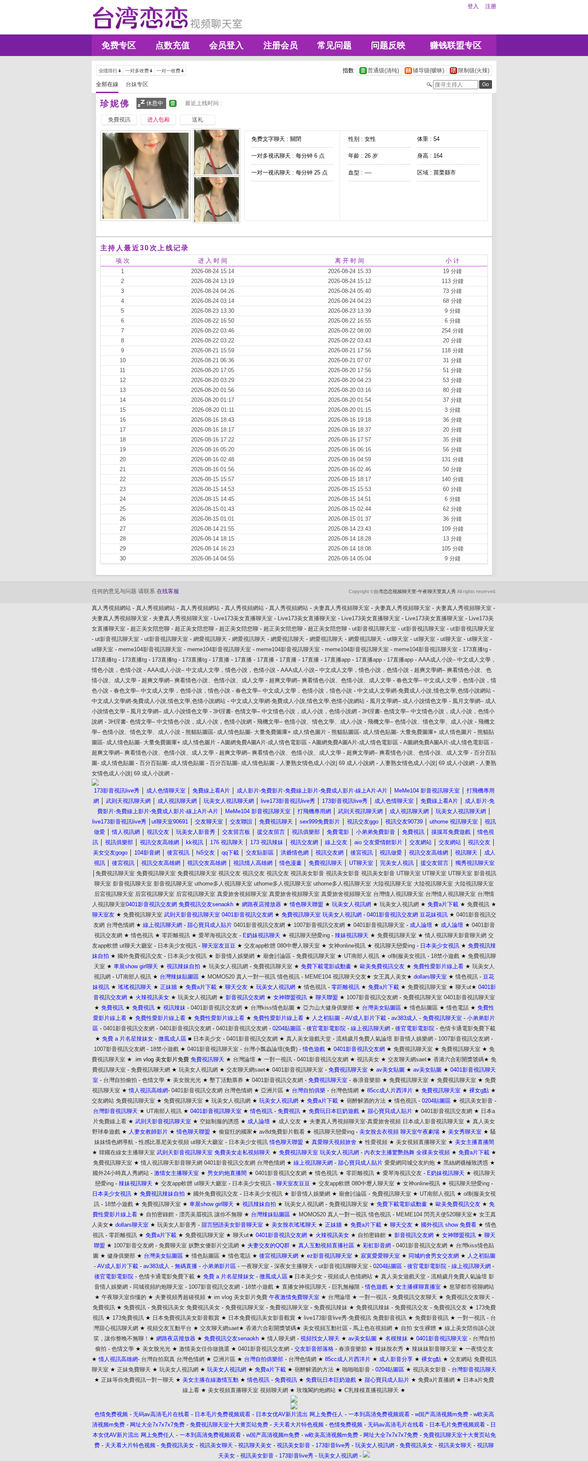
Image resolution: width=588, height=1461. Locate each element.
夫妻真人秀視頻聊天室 (341, 608)
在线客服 (168, 591)
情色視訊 (142, 935)
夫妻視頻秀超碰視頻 (180, 1297)
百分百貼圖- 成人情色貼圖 (171, 763)
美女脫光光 (187, 1080)
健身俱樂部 (121, 1256)
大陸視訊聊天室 (392, 883)
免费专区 (119, 45)
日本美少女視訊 (177, 945)
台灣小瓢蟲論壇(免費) (270, 1049)
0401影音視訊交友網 (259, 925)
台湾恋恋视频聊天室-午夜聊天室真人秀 (415, 591)
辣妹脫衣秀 (389, 1349)
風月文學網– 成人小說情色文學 (408, 701)
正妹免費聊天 (134, 1369)
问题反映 (388, 45)
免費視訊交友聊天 (414, 1297)
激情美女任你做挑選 (204, 1349)
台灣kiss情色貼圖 (272, 1007)
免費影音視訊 (389, 1318)
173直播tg (475, 649)
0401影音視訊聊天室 (379, 925)
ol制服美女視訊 (407, 956)
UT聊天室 (408, 873)
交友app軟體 (259, 945)
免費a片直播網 (436, 1380)
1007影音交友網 (134, 1245)
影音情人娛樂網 (234, 956)
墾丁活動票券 (226, 1080)
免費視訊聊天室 (115, 873)
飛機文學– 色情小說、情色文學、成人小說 (309, 721)
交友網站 (103, 1100)
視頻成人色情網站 (350, 1276)
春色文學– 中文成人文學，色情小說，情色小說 (172, 690)
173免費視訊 (128, 1318)
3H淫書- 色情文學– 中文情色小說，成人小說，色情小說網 (285, 711)
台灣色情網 (120, 925)
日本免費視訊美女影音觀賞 (186, 1318)
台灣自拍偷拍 (120, 1080)
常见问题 (334, 45)
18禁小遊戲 (445, 956)
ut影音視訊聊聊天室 (343, 1266)
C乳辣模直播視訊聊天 (371, 1390)
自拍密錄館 (160, 1214)
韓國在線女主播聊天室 (127, 1152)
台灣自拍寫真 (158, 1359)
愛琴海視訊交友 (218, 935)
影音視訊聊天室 (132, 883)
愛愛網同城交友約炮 (409, 1162)
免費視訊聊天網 (150, 1069)
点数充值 (172, 45)
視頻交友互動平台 (169, 1328)
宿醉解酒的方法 (366, 1100)
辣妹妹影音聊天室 (434, 1349)
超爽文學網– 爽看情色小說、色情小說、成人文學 (203, 680)
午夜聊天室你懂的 (124, 1297)
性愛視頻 (376, 1142)
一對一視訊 (278, 1059)
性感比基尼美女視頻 (164, 1142)
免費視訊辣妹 (330, 1307)
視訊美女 (368, 1059)
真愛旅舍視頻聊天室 (242, 894)
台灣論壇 (244, 1059)
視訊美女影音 (307, 873)
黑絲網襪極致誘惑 (465, 1162)
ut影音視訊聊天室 (374, 628)
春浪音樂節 (367, 1080)
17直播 (220, 659)
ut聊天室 (398, 639)
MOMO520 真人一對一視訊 (241, 976)
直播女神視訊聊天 (304, 1287)
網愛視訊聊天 (210, 639)
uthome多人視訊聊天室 (223, 883)
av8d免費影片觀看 (282, 1131)
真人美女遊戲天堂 (308, 1038)
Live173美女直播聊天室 (243, 618)
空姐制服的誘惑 (219, 1121)
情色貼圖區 (424, 1007)
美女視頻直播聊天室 (421, 1142)
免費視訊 (478, 904)
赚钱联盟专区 (456, 45)
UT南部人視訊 (361, 956)
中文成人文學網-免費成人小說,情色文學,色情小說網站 (424, 690)
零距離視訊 (176, 935)
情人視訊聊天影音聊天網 (455, 935)
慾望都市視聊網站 (471, 1287)
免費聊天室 (173, 1245)
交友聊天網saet (407, 1059)
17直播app (337, 659)
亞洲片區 (272, 1090)
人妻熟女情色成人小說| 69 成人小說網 (327, 763)
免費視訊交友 (411, 1307)
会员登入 (226, 45)
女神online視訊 (346, 945)
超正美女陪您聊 (150, 628)
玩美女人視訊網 (399, 904)
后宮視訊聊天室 (113, 894)
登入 (473, 6)
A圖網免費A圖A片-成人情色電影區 (264, 742)
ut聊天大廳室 (136, 945)
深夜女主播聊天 (293, 1266)
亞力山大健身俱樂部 (328, 1007)
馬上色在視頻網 (372, 1328)
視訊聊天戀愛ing (309, 935)
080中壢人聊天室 (298, 945)
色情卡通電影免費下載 (467, 1028)
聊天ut (463, 987)
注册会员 (280, 45)
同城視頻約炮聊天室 (158, 1287)
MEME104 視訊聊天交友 (335, 976)
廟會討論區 (277, 956)
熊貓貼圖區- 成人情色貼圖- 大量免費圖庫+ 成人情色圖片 (256, 732)
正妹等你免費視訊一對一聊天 (137, 1380)
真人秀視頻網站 (111, 608)
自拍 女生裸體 (418, 1328)
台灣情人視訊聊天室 (398, 894)
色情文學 (153, 1080)
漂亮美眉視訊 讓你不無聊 (210, 1214)
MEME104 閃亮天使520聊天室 (434, 1214)
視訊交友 (229, 873)
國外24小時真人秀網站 (121, 1173)
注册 (490, 6)
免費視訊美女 (168, 1307)
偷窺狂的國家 (235, 1131)
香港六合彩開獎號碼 (458, 1059)
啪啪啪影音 (356, 1369)
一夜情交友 (479, 1349)
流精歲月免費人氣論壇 (364, 1038)
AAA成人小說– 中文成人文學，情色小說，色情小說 (211, 670)
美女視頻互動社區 (325, 1328)
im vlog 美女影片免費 (240, 1297)
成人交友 (290, 1121)
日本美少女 (207, 1038)
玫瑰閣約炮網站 (316, 1390)
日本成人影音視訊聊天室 (433, 1121)
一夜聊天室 (255, 1266)
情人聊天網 (281, 1338)
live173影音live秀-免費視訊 (337, 1318)
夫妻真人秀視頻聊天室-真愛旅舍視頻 (355, 1121)
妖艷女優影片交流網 (214, 1245)
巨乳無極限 (346, 1287)
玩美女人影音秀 (176, 1225)
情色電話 (457, 1007)
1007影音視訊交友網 (319, 925)
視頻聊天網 (274, 1390)
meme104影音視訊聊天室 (150, 649)
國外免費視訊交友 (140, 956)
